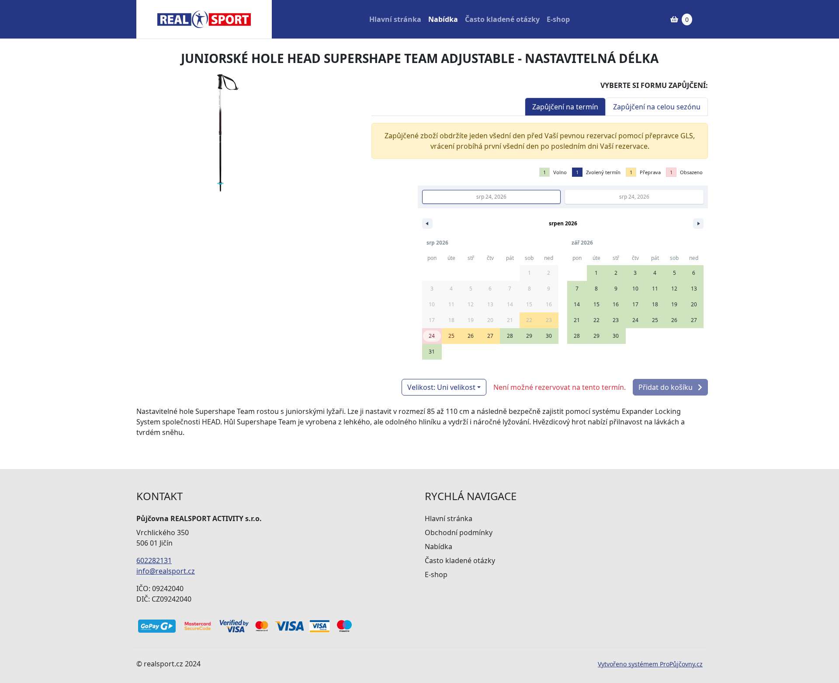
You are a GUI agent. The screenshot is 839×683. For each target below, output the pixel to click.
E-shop (558, 19)
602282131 (154, 560)
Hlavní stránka (395, 19)
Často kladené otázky (502, 19)
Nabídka (443, 19)
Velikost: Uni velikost (441, 387)
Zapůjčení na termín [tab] (565, 107)
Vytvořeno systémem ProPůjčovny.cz (650, 664)
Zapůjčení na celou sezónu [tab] (656, 107)
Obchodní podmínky (458, 532)
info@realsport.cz (165, 571)
